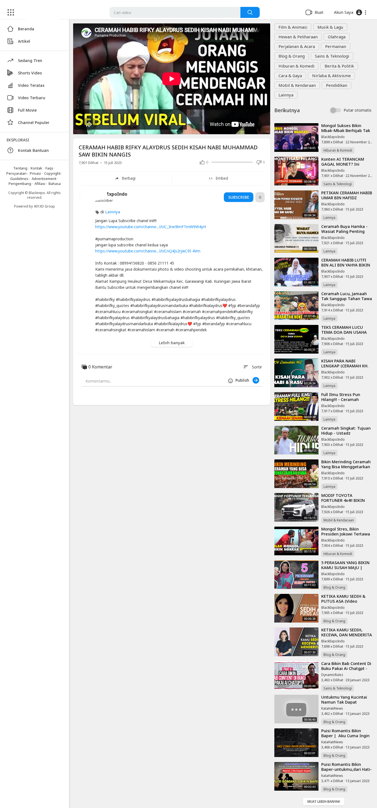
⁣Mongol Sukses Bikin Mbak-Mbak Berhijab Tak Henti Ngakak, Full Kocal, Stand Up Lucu (345, 133)
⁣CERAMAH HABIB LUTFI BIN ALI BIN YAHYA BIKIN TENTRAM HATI (345, 265)
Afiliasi (39, 183)
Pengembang (20, 183)
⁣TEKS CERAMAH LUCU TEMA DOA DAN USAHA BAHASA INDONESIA (344, 332)
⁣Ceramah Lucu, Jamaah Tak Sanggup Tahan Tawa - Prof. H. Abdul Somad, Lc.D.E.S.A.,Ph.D (346, 301)
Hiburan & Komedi (296, 66)
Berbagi (129, 178)
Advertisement (44, 178)
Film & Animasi (292, 27)
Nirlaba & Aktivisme (331, 75)
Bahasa (55, 183)
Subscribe (238, 197)
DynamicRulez (332, 674)
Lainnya (285, 95)
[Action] (250, 12)
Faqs (49, 168)
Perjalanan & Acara (296, 46)
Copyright (52, 173)
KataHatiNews (332, 708)
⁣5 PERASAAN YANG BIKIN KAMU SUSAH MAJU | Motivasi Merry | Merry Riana (345, 570)
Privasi (35, 173)
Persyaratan (16, 173)
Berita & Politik (339, 66)
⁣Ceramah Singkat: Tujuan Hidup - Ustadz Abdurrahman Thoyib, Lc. (346, 433)
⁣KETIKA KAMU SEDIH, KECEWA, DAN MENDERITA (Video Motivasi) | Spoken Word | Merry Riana (346, 637)
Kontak (36, 168)
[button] (350, 12)
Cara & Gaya (290, 75)
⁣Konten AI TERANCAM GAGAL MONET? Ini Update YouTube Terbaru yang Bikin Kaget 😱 (346, 166)
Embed (222, 178)
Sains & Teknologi (332, 56)
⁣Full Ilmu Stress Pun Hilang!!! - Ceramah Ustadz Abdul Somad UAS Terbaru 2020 (346, 402)
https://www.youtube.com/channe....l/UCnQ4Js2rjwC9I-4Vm (147, 251)
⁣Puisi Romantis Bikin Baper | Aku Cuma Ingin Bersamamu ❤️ (345, 735)
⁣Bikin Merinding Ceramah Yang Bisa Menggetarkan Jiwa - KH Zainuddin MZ (346, 466)
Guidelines (19, 178)
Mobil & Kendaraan (297, 85)
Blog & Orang (291, 56)
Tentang (20, 168)
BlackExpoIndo (333, 136)
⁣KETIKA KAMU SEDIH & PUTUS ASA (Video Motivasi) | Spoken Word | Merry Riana (345, 603)
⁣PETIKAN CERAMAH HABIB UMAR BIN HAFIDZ (346, 195)
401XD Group (44, 206)
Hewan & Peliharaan (298, 36)
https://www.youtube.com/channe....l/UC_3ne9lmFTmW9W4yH (150, 226)
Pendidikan (336, 85)
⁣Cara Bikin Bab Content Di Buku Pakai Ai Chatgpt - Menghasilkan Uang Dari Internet (346, 671)
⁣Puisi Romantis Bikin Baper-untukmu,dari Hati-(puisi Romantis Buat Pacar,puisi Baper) (346, 771)
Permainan (335, 46)
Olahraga (337, 36)
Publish (244, 380)
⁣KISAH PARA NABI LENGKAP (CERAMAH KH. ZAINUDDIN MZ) (344, 365)
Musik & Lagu (330, 27)
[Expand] (11, 12)
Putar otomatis (357, 110)
